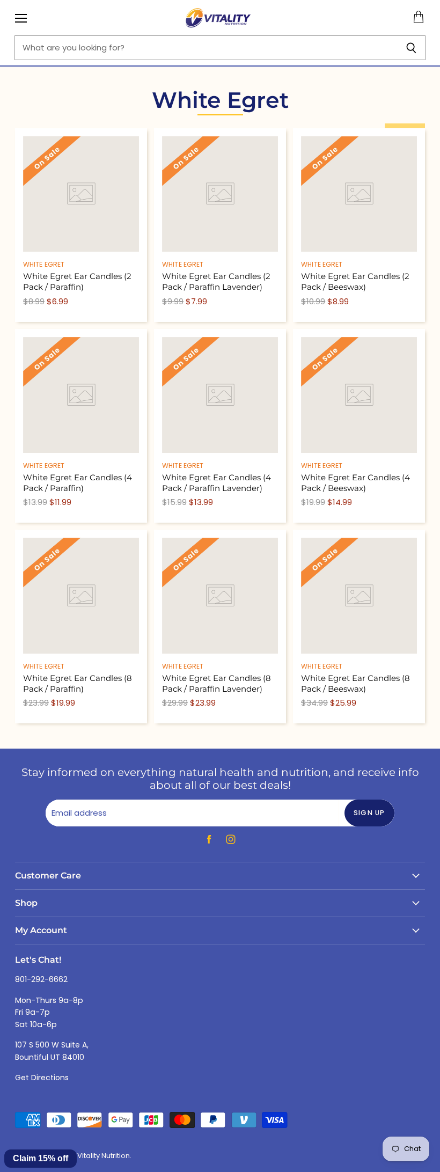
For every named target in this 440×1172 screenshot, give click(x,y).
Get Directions (42, 1077)
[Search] (411, 47)
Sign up (369, 812)
